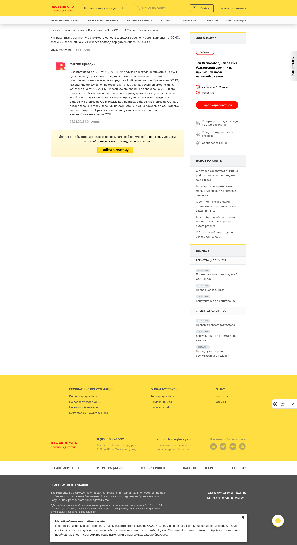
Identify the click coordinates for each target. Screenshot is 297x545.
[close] (293, 404)
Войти (204, 8)
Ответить (93, 121)
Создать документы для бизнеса (218, 134)
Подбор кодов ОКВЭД (210, 289)
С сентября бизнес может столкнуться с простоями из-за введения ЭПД (216, 206)
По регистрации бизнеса (85, 396)
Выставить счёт (161, 407)
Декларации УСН (162, 401)
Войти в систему (115, 150)
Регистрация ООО (65, 468)
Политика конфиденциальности (225, 497)
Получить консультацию (101, 8)
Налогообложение (198, 468)
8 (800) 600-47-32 (110, 439)
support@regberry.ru (174, 439)
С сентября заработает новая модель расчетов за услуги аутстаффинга (216, 221)
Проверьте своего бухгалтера (215, 324)
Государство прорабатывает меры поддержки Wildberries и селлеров (216, 191)
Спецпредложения (214, 142)
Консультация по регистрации (216, 300)
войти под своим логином (158, 136)
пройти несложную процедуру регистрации (120, 141)
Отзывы (221, 401)
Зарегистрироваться (233, 8)
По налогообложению (83, 407)
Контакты (222, 396)
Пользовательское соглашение (225, 492)
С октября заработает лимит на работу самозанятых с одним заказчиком (217, 175)
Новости (239, 468)
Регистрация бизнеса (165, 396)
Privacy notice (282, 404)
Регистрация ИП (110, 468)
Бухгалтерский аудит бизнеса (88, 412)
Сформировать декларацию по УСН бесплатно (220, 123)
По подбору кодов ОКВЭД (86, 401)
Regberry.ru (62, 8)
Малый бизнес (153, 468)
